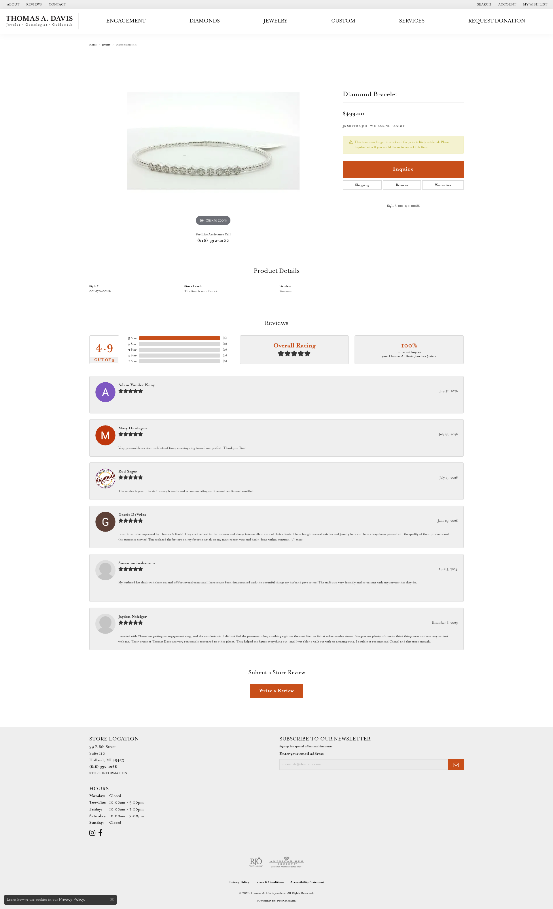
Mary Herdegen (132, 428)
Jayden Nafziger (132, 617)
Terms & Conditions (270, 882)
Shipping (362, 185)
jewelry (106, 44)
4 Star (132, 344)
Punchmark (286, 900)
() (225, 338)
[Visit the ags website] (286, 862)
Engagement (126, 21)
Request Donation (496, 21)
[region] (213, 140)
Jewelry (275, 21)
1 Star (132, 361)
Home (92, 44)
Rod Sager (127, 471)
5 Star (132, 338)
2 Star (132, 355)
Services (412, 21)
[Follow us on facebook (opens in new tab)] (100, 832)
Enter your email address (301, 754)
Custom (343, 21)
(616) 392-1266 (213, 240)
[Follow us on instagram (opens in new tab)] (92, 832)
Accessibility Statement (307, 882)
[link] (12, 4)
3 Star (132, 349)
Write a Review (276, 690)
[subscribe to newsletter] (456, 764)
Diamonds (205, 21)
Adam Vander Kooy (136, 385)
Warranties (443, 185)
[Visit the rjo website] (256, 862)
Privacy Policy (239, 882)
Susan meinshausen (136, 563)
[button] (483, 4)
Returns (402, 185)
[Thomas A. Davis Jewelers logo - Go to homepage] (41, 21)
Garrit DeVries (132, 515)
